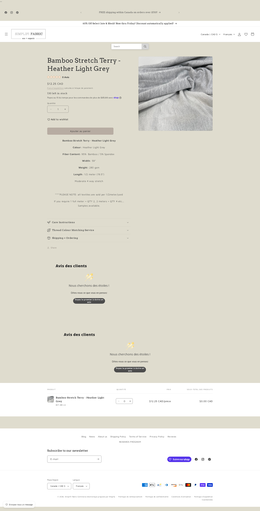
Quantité (51, 103)
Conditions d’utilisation (181, 497)
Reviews (172, 436)
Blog (84, 436)
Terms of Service (138, 436)
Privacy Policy (157, 436)
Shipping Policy (118, 436)
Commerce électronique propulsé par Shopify (96, 497)
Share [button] (54, 247)
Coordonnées (207, 500)
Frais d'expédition (55, 88)
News (92, 436)
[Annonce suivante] (179, 12)
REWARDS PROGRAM (130, 441)
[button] (6, 34)
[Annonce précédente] (81, 12)
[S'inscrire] (98, 459)
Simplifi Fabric (71, 497)
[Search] (145, 46)
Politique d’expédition (203, 497)
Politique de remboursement (130, 497)
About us (102, 436)
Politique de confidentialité (157, 497)
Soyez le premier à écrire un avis (89, 301)
